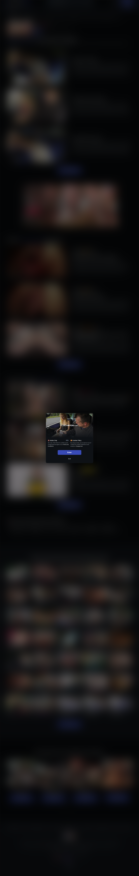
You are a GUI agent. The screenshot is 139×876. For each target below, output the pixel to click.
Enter (69, 452)
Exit (69, 459)
